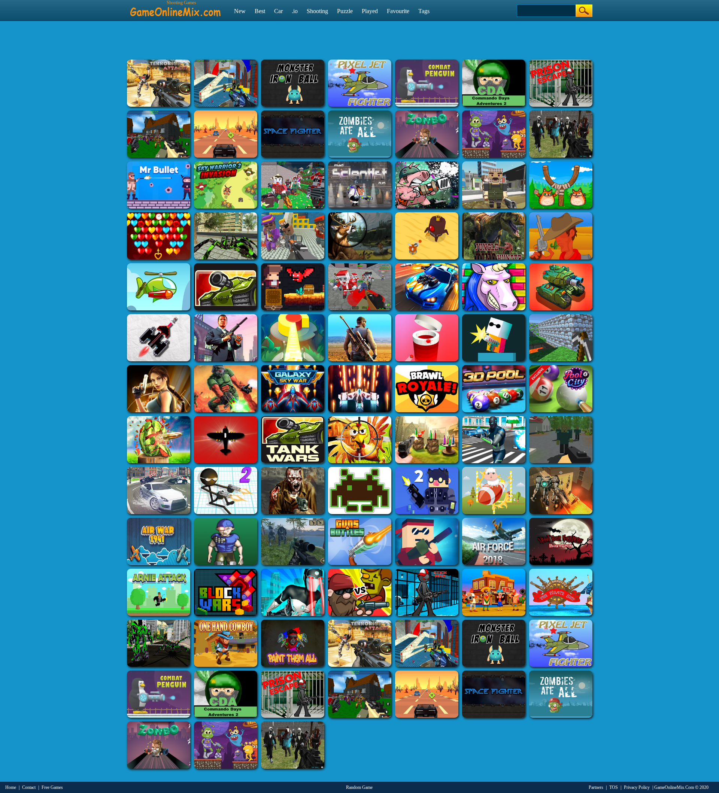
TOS (613, 787)
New (240, 11)
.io (295, 11)
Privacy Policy (637, 787)
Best (260, 11)
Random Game (359, 787)
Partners (596, 787)
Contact (29, 787)
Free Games (52, 787)
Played (370, 11)
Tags (424, 11)
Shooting (317, 11)
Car (278, 11)
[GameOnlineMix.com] (175, 8)
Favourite (398, 11)
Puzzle (345, 11)
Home (10, 787)
